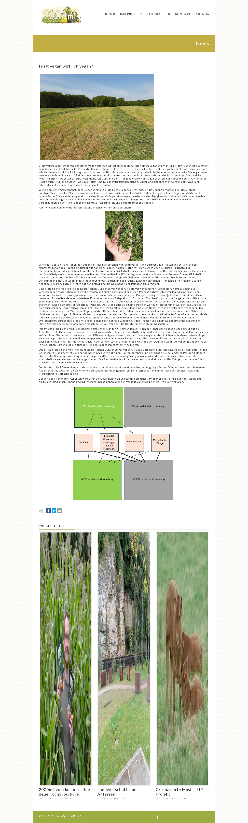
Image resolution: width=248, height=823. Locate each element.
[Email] (59, 510)
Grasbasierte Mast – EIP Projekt (179, 791)
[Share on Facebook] (48, 510)
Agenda (202, 14)
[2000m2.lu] (61, 14)
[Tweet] (54, 510)
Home (110, 14)
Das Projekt (131, 14)
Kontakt (183, 14)
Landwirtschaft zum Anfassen (116, 791)
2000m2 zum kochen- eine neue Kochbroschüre (64, 791)
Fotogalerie (158, 14)
